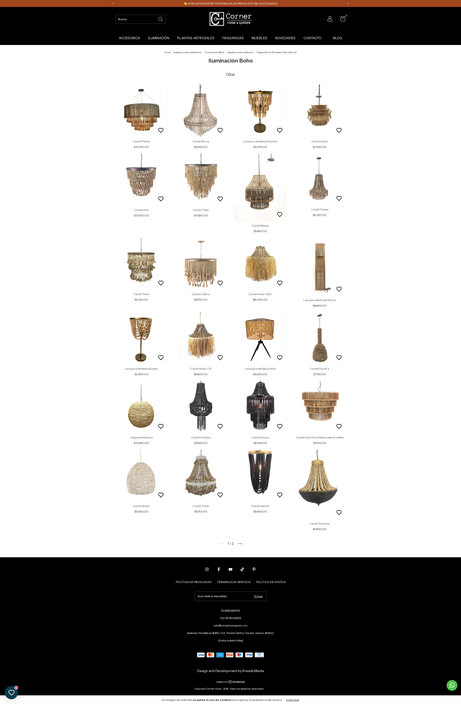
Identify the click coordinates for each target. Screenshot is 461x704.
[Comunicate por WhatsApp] (452, 685)
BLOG (337, 38)
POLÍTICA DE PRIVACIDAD (194, 582)
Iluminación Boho (214, 52)
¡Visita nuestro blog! (230, 640)
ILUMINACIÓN (158, 38)
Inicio (167, 52)
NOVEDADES (285, 38)
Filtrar (230, 74)
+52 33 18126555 (230, 618)
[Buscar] (161, 19)
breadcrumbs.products (240, 52)
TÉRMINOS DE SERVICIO (234, 582)
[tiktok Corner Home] (242, 569)
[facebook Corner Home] (219, 569)
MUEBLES (259, 38)
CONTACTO (312, 38)
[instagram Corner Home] (207, 569)
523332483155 (230, 610)
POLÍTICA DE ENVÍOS (270, 582)
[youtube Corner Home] (230, 569)
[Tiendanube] (231, 682)
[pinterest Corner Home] (254, 569)
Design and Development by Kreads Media (230, 671)
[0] (341, 20)
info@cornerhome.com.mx (231, 625)
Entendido (292, 700)
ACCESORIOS (129, 38)
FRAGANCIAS (233, 38)
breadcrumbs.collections (187, 52)
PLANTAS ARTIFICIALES (195, 38)
